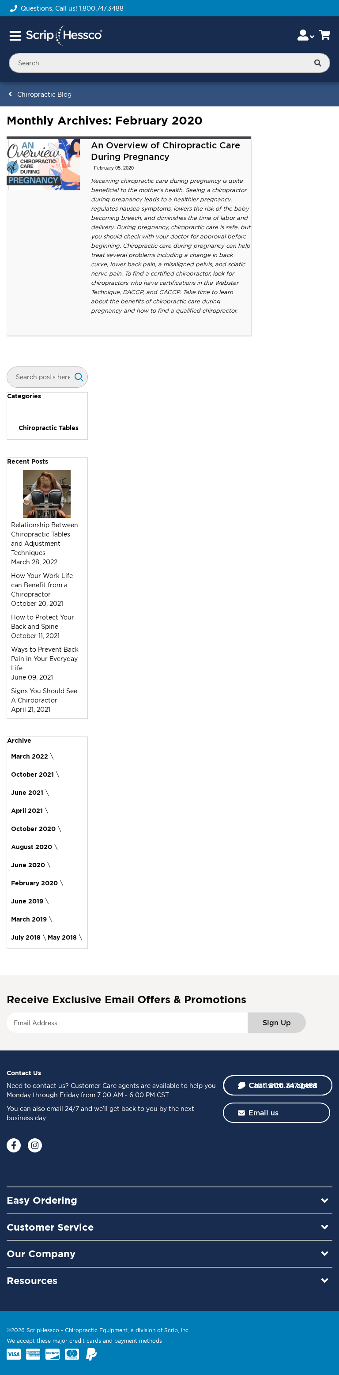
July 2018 (26, 937)
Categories (24, 396)
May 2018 (62, 937)
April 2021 (27, 810)
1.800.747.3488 (101, 8)
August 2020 (31, 846)
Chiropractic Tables (49, 427)
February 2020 (34, 883)
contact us (49, 1085)
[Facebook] (14, 1145)
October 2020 (33, 828)
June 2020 (28, 864)
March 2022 (29, 756)
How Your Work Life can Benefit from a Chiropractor (42, 584)
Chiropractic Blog (44, 94)
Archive (19, 740)
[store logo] (64, 35)
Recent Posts (27, 461)
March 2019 (29, 919)
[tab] (47, 396)
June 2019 (27, 901)
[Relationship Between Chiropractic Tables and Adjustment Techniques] (47, 515)
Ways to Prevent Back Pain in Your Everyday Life (45, 658)
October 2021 (32, 774)
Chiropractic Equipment (96, 1330)
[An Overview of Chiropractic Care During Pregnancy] (43, 164)
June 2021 (27, 792)
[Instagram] (35, 1145)
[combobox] (169, 63)
